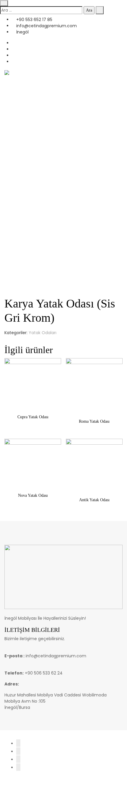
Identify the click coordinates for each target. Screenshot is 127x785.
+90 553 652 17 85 (33, 20)
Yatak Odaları (42, 333)
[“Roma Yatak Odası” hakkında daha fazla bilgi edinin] (94, 407)
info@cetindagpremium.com (46, 26)
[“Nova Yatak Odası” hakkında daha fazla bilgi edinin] (33, 481)
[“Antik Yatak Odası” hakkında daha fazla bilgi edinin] (94, 486)
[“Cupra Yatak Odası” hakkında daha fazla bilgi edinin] (33, 403)
